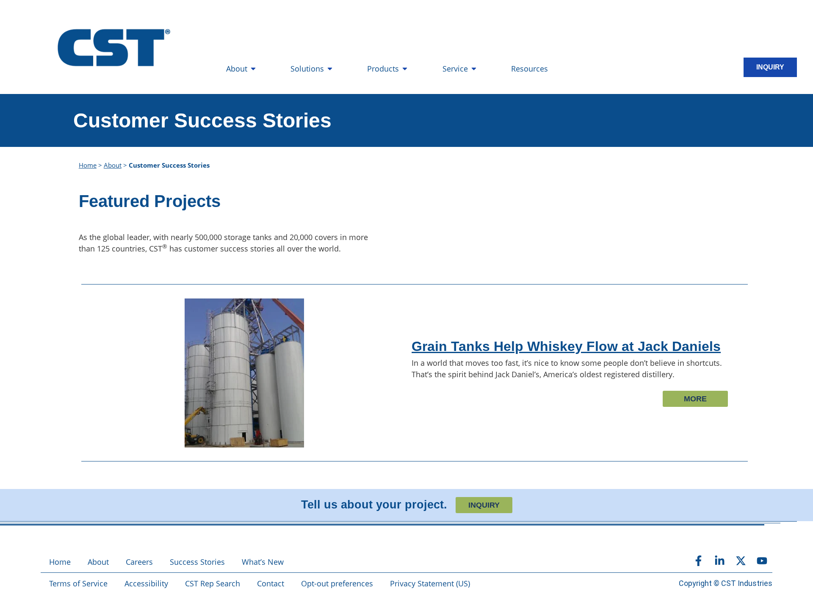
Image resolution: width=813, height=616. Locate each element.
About (113, 165)
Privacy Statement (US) (430, 583)
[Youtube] (761, 561)
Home (88, 165)
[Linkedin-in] (719, 561)
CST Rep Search (212, 583)
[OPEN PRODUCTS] (405, 69)
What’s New (263, 562)
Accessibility (146, 583)
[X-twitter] (740, 561)
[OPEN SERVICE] (474, 69)
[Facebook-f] (698, 561)
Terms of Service (78, 583)
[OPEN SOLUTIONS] (330, 69)
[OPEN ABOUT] (253, 69)
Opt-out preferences (337, 583)
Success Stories (197, 562)
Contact (270, 583)
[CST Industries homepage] (113, 47)
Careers (139, 562)
